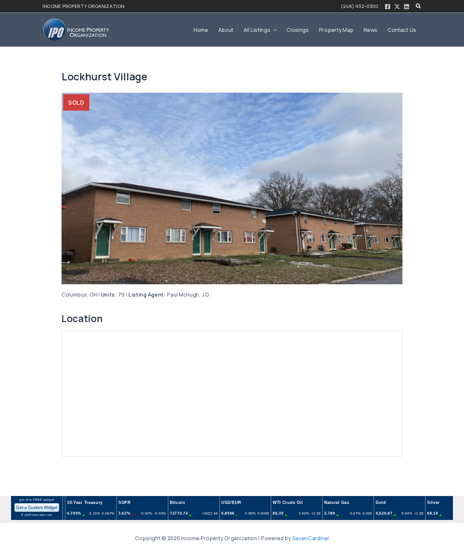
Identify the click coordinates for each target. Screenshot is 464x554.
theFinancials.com (38, 514)
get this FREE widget (36, 499)
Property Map (336, 29)
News (371, 29)
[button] (418, 6)
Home (201, 29)
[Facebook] (387, 6)
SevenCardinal (310, 538)
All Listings (257, 29)
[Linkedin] (406, 6)
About (226, 29)
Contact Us (402, 29)
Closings (298, 29)
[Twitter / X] (397, 6)
